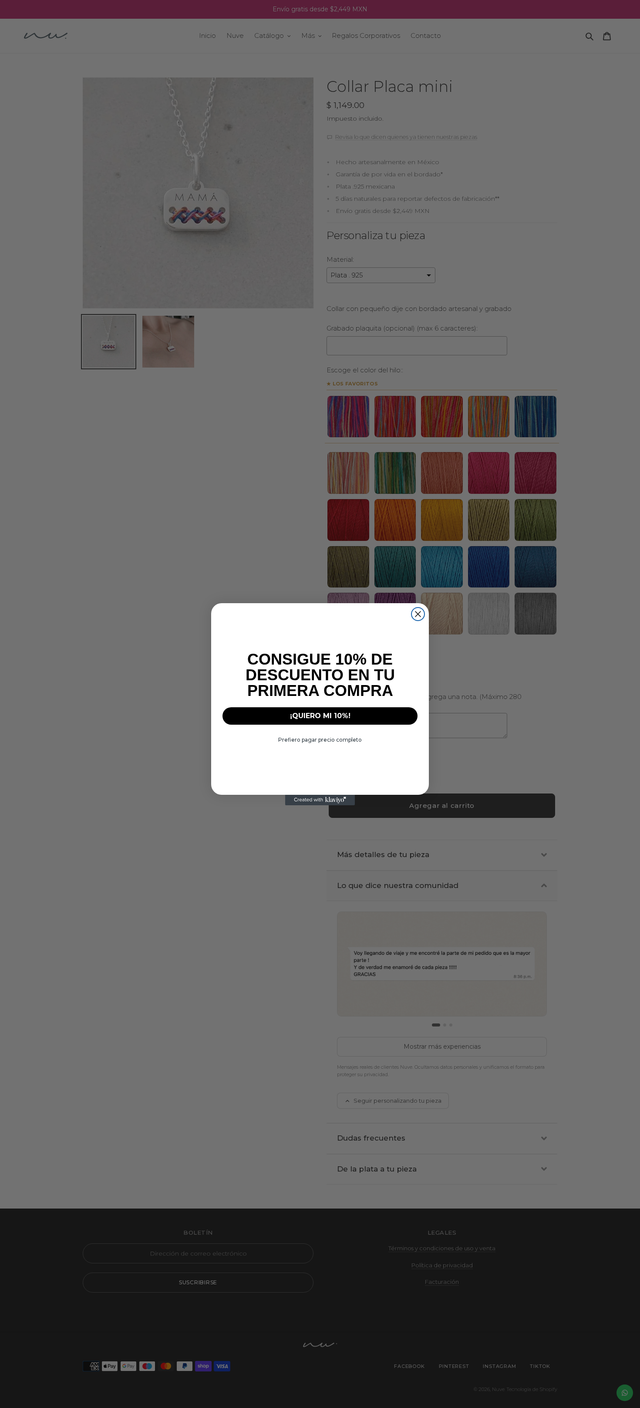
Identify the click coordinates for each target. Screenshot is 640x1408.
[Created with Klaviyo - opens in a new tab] (320, 800)
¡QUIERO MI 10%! (320, 716)
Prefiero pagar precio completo (320, 739)
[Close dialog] (417, 614)
